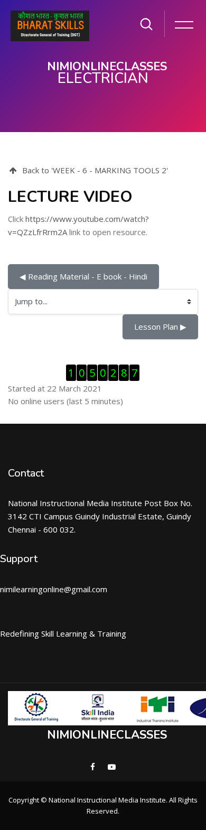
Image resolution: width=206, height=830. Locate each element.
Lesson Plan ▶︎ (160, 326)
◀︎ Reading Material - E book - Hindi (83, 276)
